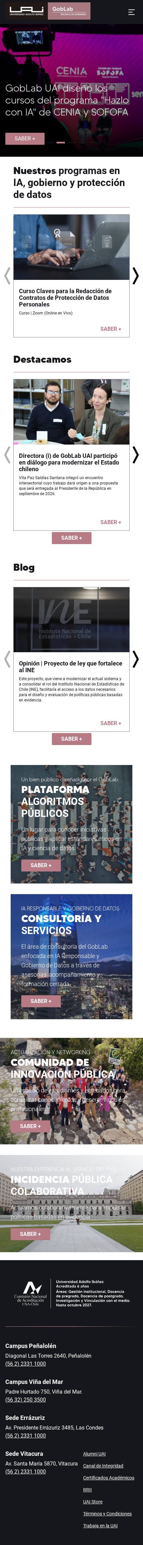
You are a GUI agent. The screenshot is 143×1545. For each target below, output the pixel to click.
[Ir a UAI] (26, 12)
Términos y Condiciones (107, 1513)
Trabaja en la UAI (100, 1525)
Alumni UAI (94, 1453)
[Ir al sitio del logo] (69, 12)
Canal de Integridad (103, 1465)
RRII (87, 1489)
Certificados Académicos (108, 1477)
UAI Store (92, 1501)
